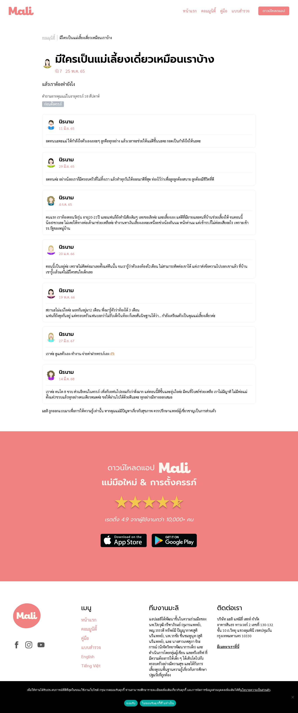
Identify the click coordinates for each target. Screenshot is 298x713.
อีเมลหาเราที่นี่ (228, 646)
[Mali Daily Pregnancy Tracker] (24, 11)
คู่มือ (223, 10)
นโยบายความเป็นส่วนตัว (255, 690)
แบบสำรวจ (241, 10)
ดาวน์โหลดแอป (274, 11)
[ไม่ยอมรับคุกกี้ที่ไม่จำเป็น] (292, 697)
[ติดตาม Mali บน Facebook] (16, 647)
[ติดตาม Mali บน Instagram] (28, 647)
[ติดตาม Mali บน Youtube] (41, 647)
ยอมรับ (130, 703)
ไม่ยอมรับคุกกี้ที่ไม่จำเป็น (158, 703)
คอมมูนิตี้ (208, 10)
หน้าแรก (190, 10)
